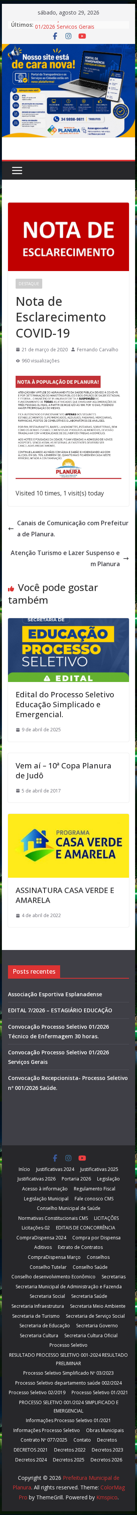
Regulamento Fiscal (94, 1188)
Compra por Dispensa (96, 1237)
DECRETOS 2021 (31, 1450)
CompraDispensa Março (54, 1257)
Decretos (107, 1440)
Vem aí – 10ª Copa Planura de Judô (64, 770)
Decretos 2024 (31, 1460)
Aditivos (43, 1247)
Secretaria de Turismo (36, 1316)
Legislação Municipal (46, 1198)
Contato (82, 1440)
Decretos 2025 (68, 1460)
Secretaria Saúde (89, 1296)
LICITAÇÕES (106, 1218)
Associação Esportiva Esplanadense (55, 994)
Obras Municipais (105, 1430)
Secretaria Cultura (39, 1335)
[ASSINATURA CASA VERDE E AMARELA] (68, 819)
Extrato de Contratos (80, 1247)
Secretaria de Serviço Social (95, 1316)
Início (24, 1169)
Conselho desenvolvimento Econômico (53, 1276)
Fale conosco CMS (94, 1198)
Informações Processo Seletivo (46, 1430)
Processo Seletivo (68, 1345)
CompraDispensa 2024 (41, 1237)
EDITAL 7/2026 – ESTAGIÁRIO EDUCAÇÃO (60, 1010)
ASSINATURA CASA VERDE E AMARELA (65, 895)
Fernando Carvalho (97, 349)
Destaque (29, 283)
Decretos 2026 (106, 1460)
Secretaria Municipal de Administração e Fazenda (69, 1286)
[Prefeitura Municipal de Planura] (68, 49)
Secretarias (114, 1276)
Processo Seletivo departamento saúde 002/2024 (68, 1383)
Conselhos (98, 1257)
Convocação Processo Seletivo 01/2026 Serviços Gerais (73, 28)
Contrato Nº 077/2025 (44, 1440)
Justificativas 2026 (37, 1179)
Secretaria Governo (97, 1325)
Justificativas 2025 (99, 1169)
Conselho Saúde (90, 1267)
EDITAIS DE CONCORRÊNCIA (85, 1227)
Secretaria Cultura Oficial (91, 1335)
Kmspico (107, 1497)
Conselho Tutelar (48, 1267)
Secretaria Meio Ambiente (98, 1306)
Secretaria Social (47, 1296)
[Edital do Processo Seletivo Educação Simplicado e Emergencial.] (68, 623)
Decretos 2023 (107, 1450)
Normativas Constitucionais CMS (53, 1218)
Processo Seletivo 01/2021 (100, 1392)
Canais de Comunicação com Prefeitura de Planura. (73, 528)
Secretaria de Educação (44, 1325)
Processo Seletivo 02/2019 (37, 1392)
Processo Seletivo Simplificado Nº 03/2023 (68, 1373)
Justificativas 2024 (55, 1169)
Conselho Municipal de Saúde (68, 1208)
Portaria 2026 (76, 1179)
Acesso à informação (45, 1188)
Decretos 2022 (70, 1450)
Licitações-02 (36, 1227)
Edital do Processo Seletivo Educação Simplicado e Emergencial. (65, 704)
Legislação (108, 1179)
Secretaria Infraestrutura (37, 1306)
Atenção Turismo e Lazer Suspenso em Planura (65, 558)
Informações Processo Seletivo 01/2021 (68, 1420)
